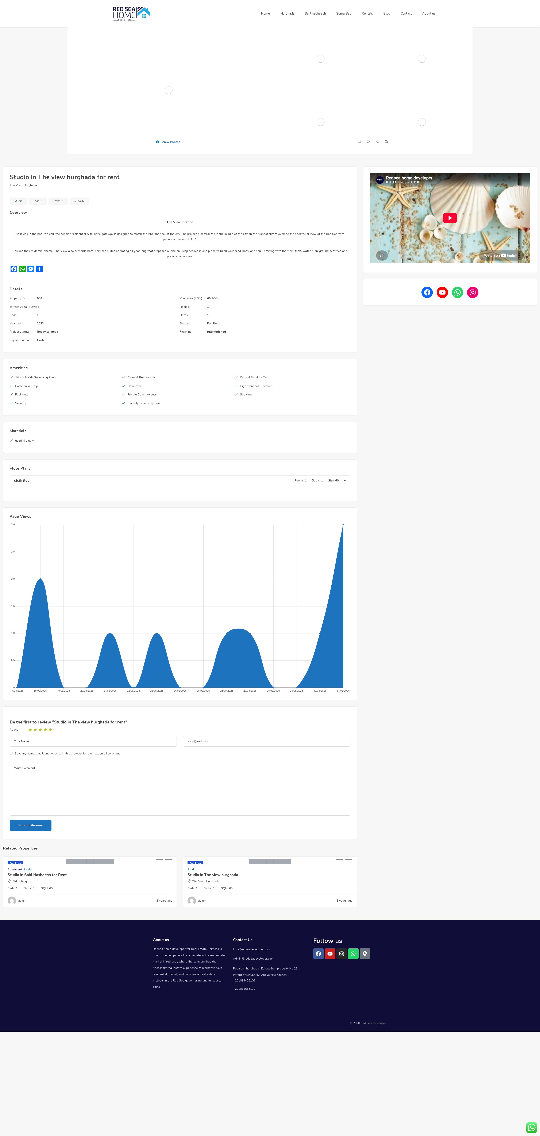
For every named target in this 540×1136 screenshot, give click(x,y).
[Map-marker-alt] (365, 953)
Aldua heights (21, 881)
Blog (386, 13)
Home (265, 13)
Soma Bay (343, 13)
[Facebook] (427, 292)
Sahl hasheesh (315, 13)
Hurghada (287, 13)
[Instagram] (472, 292)
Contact (406, 13)
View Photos (170, 142)
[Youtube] (330, 953)
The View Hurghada (23, 185)
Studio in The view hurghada (213, 874)
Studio (18, 201)
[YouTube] (442, 292)
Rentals (367, 13)
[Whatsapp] (353, 953)
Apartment (15, 869)
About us (429, 13)
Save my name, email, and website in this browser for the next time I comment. (67, 754)
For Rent (213, 323)
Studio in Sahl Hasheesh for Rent (37, 874)
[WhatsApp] (457, 292)
